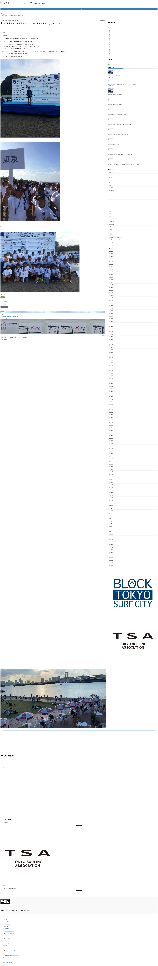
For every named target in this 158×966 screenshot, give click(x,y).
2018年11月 (111, 373)
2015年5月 (111, 438)
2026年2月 (111, 264)
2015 (110, 200)
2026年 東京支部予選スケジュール (115, 104)
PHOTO (7, 926)
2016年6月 (111, 412)
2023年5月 (111, 310)
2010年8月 (111, 547)
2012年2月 (111, 500)
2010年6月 (111, 552)
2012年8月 (111, 484)
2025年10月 (111, 266)
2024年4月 (111, 292)
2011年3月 (111, 528)
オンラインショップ (7, 962)
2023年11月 (111, 300)
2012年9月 (111, 482)
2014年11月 (111, 443)
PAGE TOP (2, 964)
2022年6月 (111, 326)
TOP (4, 916)
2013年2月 (111, 474)
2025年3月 (111, 277)
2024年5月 (111, 290)
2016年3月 (111, 417)
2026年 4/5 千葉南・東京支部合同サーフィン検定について (119, 134)
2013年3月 (111, 471)
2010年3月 (111, 560)
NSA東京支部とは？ (9, 931)
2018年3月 (111, 386)
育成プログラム (112, 231)
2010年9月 (111, 544)
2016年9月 (111, 404)
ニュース (102, 20)
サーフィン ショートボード (115, 237)
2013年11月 (111, 458)
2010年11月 (111, 539)
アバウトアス (111, 187)
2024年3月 (111, 295)
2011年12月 (111, 505)
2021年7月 (111, 336)
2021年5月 (111, 342)
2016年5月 (111, 414)
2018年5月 (111, 383)
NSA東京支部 (6, 928)
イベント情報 (111, 190)
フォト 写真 (111, 224)
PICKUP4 (110, 180)
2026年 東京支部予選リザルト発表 (115, 94)
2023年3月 (111, 316)
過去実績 (110, 234)
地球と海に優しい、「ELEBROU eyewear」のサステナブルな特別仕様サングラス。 (124, 84)
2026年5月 (111, 256)
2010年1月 (111, 562)
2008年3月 (111, 567)
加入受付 (110, 226)
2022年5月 (111, 329)
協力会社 (110, 229)
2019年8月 (111, 362)
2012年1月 (111, 502)
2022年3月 (111, 331)
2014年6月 (111, 451)
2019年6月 (111, 367)
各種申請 (7, 943)
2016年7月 (111, 409)
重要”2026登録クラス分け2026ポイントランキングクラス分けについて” (122, 154)
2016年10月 (111, 401)
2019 (110, 211)
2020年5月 (111, 349)
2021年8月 (111, 334)
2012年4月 (111, 495)
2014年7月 (111, 448)
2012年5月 (111, 492)
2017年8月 (111, 391)
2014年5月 (111, 453)
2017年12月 (111, 388)
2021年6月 (111, 339)
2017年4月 (111, 399)
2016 (110, 203)
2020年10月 (111, 347)
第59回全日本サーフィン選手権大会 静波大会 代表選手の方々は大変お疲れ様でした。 (125, 164)
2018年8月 (111, 375)
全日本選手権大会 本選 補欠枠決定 (115, 75)
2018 (110, 208)
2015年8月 (111, 430)
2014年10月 (111, 445)
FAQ (4, 957)
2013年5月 (111, 469)
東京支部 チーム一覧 (10, 933)
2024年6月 (111, 287)
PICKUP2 (110, 174)
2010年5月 (111, 554)
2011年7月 (111, 518)
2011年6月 (111, 521)
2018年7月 (111, 378)
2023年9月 (111, 305)
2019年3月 (111, 370)
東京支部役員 (8, 938)
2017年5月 (111, 396)
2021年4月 (111, 344)
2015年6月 (111, 435)
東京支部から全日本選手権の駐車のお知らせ (9, 316)
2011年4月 (111, 526)
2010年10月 (111, 541)
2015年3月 (111, 440)
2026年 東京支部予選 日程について (115, 144)
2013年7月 (111, 464)
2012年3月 (111, 497)
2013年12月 (111, 456)
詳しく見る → (79, 825)
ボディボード (112, 242)
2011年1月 (111, 534)
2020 (110, 213)
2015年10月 (111, 427)
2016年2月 (111, 419)
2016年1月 (111, 422)
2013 (110, 195)
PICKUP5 (110, 182)
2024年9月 (111, 284)
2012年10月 (111, 479)
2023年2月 (111, 318)
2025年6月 (111, 271)
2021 (110, 216)
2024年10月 (111, 282)
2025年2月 (111, 279)
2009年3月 (111, 565)
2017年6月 (111, 393)
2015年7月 (111, 432)
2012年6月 (111, 490)
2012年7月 (111, 487)
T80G (110, 185)
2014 (110, 198)
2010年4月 (111, 557)
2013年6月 (111, 466)
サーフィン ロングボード (114, 239)
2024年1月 (111, 297)
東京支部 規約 (8, 935)
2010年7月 (111, 549)
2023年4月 (111, 313)
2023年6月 (111, 308)
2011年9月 (111, 513)
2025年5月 (111, 274)
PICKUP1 (110, 172)
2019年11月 (111, 360)
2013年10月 (111, 461)
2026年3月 (111, 261)
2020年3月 (111, 354)
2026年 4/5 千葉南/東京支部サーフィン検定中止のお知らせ (119, 124)
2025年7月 (111, 269)
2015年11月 (111, 425)
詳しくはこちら (79, 746)
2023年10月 (111, 303)
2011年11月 (111, 508)
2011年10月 (111, 510)
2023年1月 (111, 321)
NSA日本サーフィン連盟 (8, 960)
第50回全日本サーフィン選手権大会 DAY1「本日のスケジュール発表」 (14, 337)
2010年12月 (111, 536)
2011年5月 (111, 523)
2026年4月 (111, 258)
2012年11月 (111, 477)
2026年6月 (111, 253)
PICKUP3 (110, 177)
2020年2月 (111, 357)
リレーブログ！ (112, 221)
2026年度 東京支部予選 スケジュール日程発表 (117, 114)
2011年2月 (111, 531)
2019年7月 (111, 365)
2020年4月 (111, 352)
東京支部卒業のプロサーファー (115, 244)
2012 (110, 192)
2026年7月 (111, 251)
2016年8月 (111, 406)
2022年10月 (111, 323)
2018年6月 (111, 380)
